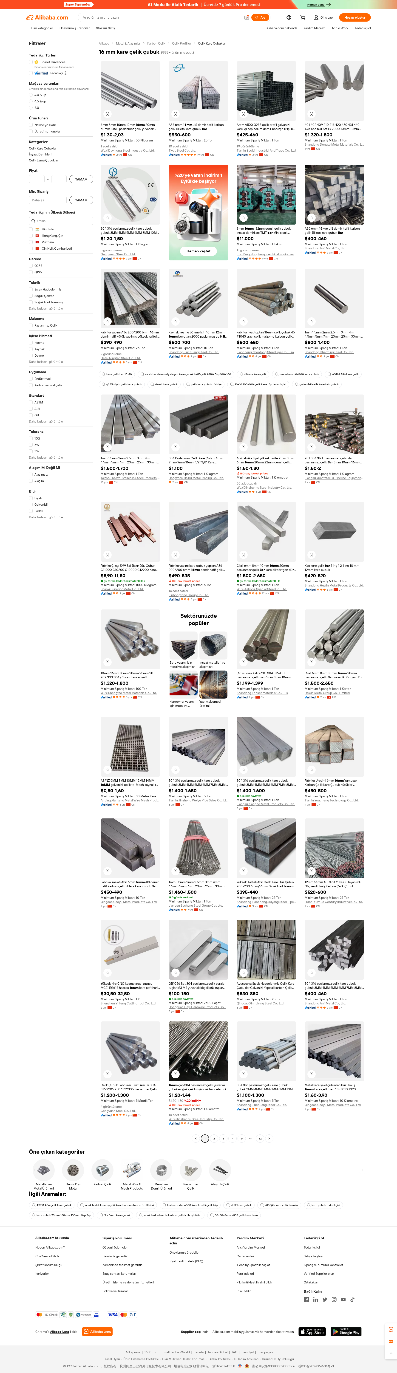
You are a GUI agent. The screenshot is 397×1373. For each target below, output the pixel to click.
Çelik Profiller (181, 43)
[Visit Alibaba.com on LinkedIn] (315, 1299)
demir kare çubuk (166, 384)
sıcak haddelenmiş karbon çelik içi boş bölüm (172, 1215)
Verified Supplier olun (319, 1273)
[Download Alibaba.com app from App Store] (312, 1331)
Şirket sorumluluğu (48, 1265)
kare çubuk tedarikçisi (326, 1205)
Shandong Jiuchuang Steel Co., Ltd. (194, 352)
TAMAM (81, 179)
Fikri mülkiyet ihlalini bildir (254, 1282)
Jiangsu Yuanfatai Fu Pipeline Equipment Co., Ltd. (334, 478)
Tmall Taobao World (176, 1352)
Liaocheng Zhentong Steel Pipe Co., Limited (266, 352)
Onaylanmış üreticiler (185, 1252)
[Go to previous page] (196, 1138)
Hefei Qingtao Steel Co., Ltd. (121, 358)
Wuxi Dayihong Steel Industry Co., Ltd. (128, 150)
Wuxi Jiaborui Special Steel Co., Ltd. (262, 589)
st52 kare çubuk (241, 1205)
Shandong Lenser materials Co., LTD (262, 693)
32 (260, 1138)
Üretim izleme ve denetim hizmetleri (128, 1282)
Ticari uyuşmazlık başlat (253, 1265)
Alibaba (104, 43)
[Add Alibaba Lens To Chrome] (97, 1331)
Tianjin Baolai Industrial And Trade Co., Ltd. (266, 150)
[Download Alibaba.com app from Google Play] (346, 1331)
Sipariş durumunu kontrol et (323, 1265)
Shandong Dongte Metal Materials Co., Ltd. (334, 144)
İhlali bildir (244, 1291)
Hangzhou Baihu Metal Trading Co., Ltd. (196, 478)
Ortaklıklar (311, 1282)
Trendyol (247, 1352)
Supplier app (191, 1332)
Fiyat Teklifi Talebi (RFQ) (186, 1261)
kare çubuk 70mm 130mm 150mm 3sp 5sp (64, 1215)
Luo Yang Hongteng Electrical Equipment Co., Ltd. (266, 254)
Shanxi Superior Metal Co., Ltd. (122, 589)
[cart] (303, 18)
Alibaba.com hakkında (52, 1238)
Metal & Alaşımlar (128, 43)
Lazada (199, 1352)
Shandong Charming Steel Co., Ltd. (329, 352)
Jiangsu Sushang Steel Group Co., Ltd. (196, 905)
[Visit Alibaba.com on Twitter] (325, 1299)
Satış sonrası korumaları (119, 1273)
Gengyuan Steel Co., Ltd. (118, 254)
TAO (234, 1352)
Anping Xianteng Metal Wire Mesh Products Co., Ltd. (130, 800)
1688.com (151, 1352)
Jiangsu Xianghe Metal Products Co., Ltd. (266, 804)
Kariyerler (42, 1273)
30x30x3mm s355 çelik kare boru (236, 1215)
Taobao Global (217, 1352)
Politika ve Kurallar (115, 1291)
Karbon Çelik (156, 43)
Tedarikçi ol (312, 1247)
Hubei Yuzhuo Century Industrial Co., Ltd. (334, 902)
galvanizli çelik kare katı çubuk (319, 384)
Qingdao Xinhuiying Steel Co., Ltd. (260, 1003)
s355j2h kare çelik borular (281, 1205)
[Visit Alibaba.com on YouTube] (343, 1299)
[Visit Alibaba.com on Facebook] (306, 1299)
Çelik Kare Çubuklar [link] (212, 43)
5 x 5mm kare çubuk (117, 1215)
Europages (265, 1352)
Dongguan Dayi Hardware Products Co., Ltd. (198, 1007)
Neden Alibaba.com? (50, 1247)
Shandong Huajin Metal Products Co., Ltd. (334, 585)
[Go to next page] (269, 1138)
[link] (391, 1329)
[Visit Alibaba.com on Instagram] (334, 1299)
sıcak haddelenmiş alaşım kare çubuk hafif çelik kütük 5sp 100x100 (188, 374)
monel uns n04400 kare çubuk (299, 374)
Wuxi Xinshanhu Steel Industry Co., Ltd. (264, 487)
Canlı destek (245, 1256)
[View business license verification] (240, 1366)
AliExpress (133, 1352)
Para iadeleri (245, 1273)
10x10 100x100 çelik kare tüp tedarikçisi (260, 384)
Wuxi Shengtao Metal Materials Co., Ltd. (129, 693)
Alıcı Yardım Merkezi (251, 1247)
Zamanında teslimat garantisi (122, 1265)
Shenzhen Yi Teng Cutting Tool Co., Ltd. (128, 1003)
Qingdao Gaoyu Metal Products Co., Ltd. (129, 902)
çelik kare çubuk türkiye (206, 384)
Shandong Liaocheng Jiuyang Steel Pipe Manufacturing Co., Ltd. (266, 902)
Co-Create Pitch (47, 1256)
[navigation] (61, 592)
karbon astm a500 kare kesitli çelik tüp (192, 1205)
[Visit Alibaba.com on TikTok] (352, 1299)
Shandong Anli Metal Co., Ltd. (325, 248)
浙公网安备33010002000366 (273, 1366)
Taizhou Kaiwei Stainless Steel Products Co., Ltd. (130, 478)
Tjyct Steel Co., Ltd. (182, 150)
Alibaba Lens (59, 1332)
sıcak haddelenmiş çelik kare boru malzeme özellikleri (119, 1205)
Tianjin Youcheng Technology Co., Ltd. (332, 800)
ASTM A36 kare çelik (345, 374)
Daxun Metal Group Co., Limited (327, 693)
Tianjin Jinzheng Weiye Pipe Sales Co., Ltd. (198, 800)
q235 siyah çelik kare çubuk (124, 384)
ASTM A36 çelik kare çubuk (54, 1205)
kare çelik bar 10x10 (119, 374)
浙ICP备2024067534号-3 (316, 1366)
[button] (247, 17)
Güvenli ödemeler (115, 1247)
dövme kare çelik (255, 374)
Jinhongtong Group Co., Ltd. (189, 595)
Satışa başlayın (314, 1256)
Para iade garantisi (115, 1256)
